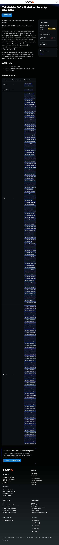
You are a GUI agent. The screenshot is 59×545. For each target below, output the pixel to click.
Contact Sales (7, 495)
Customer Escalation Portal (39, 512)
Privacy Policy (19, 537)
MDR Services (7, 481)
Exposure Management (9, 479)
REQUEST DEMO (7, 15)
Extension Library (36, 508)
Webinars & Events (8, 507)
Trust (32, 537)
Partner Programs (36, 480)
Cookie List (37, 537)
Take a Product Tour (9, 491)
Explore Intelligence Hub (12, 460)
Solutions (5, 483)
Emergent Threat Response (11, 505)
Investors (33, 482)
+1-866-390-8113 (8, 520)
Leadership (34, 475)
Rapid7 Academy (36, 510)
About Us (34, 473)
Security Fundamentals (9, 512)
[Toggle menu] (56, 2)
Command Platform (8, 477)
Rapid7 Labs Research (9, 508)
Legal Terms (11, 537)
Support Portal (35, 505)
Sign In (33, 503)
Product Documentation (38, 507)
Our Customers (35, 479)
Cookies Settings (6, 540)
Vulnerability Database (9, 510)
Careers (33, 484)
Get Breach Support (8, 493)
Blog (4, 503)
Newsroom (34, 477)
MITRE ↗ (42, 54)
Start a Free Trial (8, 490)
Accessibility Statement (47, 537)
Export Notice (27, 537)
